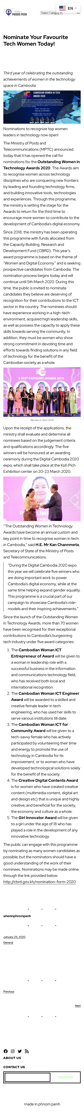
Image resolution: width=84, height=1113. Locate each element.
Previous (8, 991)
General (8, 942)
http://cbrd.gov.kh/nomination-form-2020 (39, 881)
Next (78, 1005)
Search (65, 1077)
